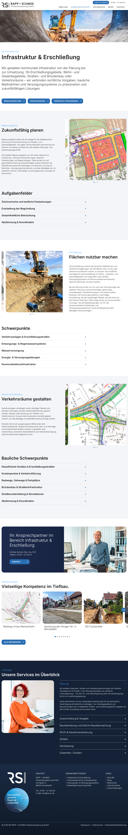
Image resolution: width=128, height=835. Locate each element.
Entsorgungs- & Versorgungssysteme (82, 783)
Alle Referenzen (12, 642)
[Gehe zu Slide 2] (57, 636)
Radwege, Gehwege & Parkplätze (21, 480)
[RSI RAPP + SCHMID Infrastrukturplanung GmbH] (18, 5)
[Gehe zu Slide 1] (55, 636)
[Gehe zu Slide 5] (63, 636)
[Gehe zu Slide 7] (67, 636)
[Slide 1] (30, 314)
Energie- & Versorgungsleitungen (21, 357)
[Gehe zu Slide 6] (65, 636)
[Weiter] (123, 610)
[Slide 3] (97, 182)
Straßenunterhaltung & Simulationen (23, 494)
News (111, 7)
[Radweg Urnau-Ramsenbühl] (21, 607)
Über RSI (110, 778)
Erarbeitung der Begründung (18, 208)
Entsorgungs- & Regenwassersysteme (24, 343)
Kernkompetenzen (80, 7)
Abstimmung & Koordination (18, 222)
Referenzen (99, 7)
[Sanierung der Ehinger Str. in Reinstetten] (62, 607)
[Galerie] (95, 149)
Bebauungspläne (12, 101)
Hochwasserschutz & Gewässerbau (82, 780)
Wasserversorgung (13, 350)
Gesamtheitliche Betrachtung (18, 215)
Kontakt (121, 7)
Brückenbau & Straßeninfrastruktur (22, 487)
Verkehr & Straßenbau (66, 101)
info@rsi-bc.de (48, 793)
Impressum (85, 825)
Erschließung (37, 101)
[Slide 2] (95, 182)
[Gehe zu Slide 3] (59, 636)
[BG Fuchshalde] (103, 607)
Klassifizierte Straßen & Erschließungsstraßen (28, 466)
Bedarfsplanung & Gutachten (79, 785)
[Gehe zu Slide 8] (69, 636)
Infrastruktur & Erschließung (78, 778)
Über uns (63, 7)
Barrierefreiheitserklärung (116, 825)
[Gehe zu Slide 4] (61, 636)
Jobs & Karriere (101, 3)
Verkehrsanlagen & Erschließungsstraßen (26, 336)
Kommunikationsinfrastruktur (19, 364)
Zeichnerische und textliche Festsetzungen (26, 201)
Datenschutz (97, 825)
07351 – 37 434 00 (118, 3)
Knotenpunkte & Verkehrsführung (21, 473)
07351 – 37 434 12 (24, 555)
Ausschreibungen (114, 788)
